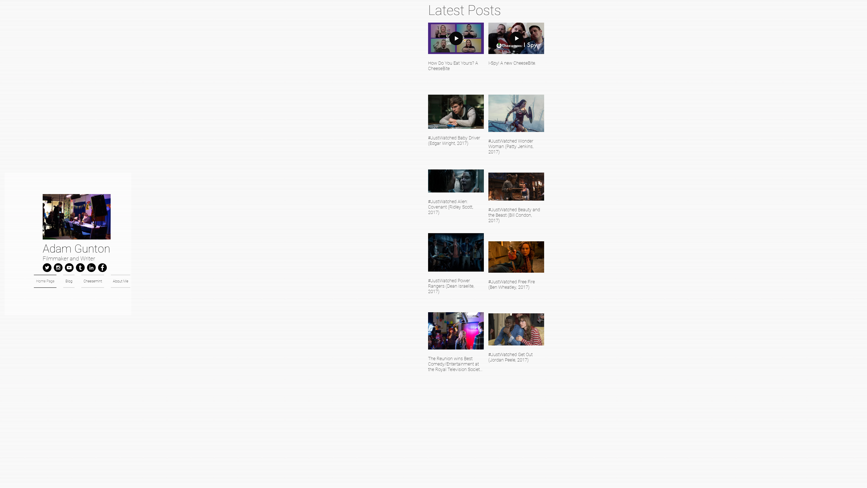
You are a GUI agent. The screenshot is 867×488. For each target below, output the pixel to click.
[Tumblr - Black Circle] (80, 267)
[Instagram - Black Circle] (58, 267)
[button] (77, 217)
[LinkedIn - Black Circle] (91, 267)
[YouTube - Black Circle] (69, 267)
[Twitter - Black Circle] (47, 267)
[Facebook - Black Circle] (102, 267)
